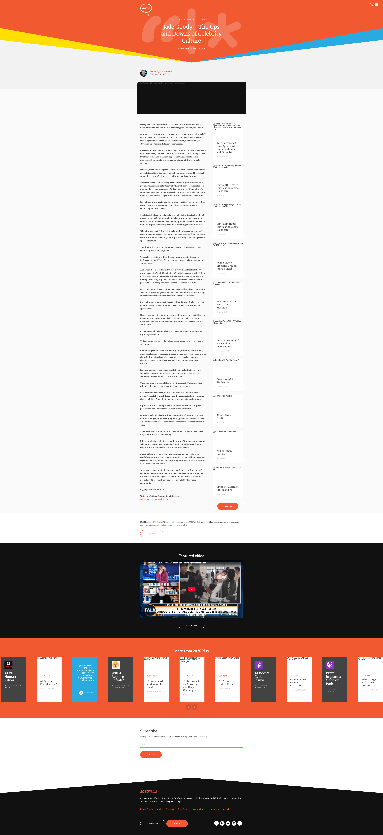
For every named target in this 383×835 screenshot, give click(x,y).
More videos (191, 625)
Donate (177, 823)
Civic (159, 809)
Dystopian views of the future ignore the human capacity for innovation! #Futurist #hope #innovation (85, 672)
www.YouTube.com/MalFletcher (155, 499)
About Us (227, 809)
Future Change (146, 809)
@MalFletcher (158, 522)
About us (152, 533)
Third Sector (183, 809)
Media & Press (199, 809)
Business (170, 809)
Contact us (153, 823)
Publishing (214, 809)
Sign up (151, 754)
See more (228, 506)
